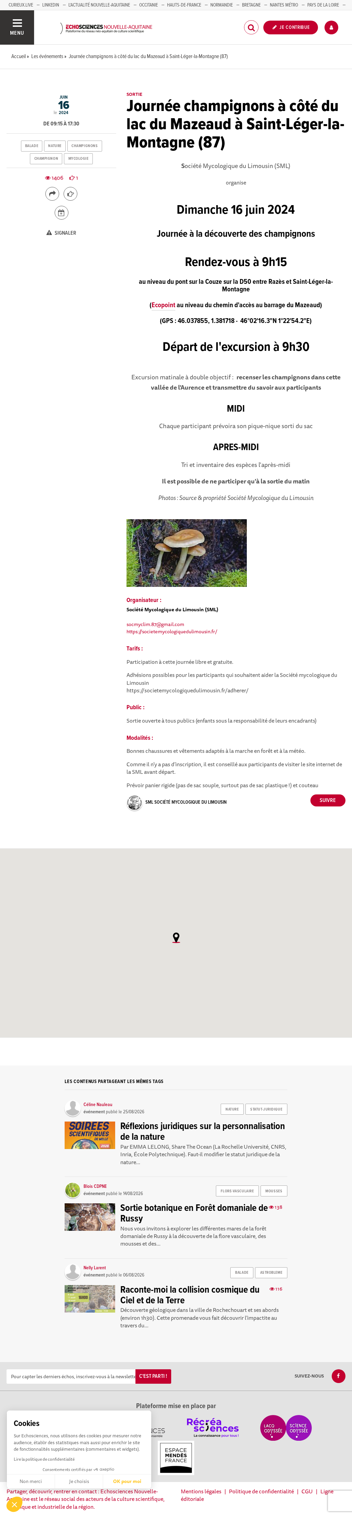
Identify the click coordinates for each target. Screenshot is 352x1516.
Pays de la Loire (323, 5)
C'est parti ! (153, 1376)
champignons (85, 146)
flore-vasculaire (237, 1191)
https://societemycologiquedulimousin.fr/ (171, 631)
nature (54, 146)
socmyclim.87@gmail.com (155, 624)
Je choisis (79, 1481)
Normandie (221, 5)
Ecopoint (163, 305)
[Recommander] (70, 194)
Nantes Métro (284, 5)
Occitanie (148, 5)
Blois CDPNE (95, 1186)
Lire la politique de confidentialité (44, 1459)
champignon (46, 158)
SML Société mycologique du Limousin (186, 802)
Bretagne (251, 5)
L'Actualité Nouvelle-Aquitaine (99, 5)
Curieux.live (21, 5)
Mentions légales (201, 1491)
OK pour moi (127, 1481)
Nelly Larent (95, 1268)
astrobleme (271, 1272)
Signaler (65, 233)
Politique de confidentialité (261, 1491)
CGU (307, 1491)
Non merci (31, 1481)
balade (31, 146)
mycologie (78, 158)
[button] (14, 1504)
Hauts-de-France (184, 5)
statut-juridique (266, 1109)
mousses (273, 1191)
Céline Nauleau (98, 1105)
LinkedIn (50, 5)
